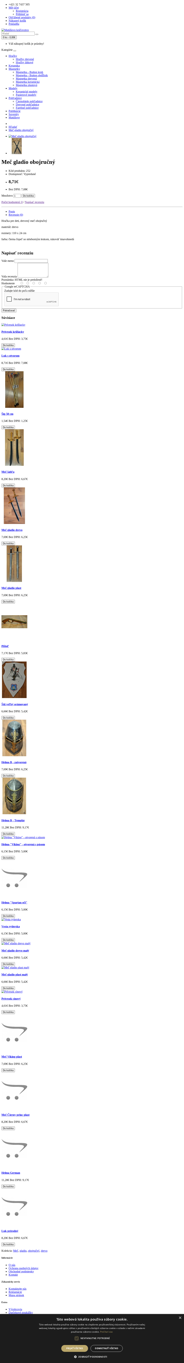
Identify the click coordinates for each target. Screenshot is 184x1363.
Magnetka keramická (28, 81)
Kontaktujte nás (17, 1288)
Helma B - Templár (13, 820)
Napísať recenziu (34, 202)
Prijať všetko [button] (74, 1348)
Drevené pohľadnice (27, 104)
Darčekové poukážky (21, 1312)
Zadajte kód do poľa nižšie (19, 290)
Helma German (10, 1172)
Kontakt (13, 1274)
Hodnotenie (8, 283)
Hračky (13, 55)
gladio (23, 1250)
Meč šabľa (7, 471)
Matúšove (14, 117)
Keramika (14, 65)
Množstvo (7, 195)
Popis (12, 211)
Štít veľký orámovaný (14, 704)
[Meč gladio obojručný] (22, 136)
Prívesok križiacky (12, 331)
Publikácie (14, 111)
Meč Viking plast (11, 1056)
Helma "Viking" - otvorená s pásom (23, 844)
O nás (12, 1264)
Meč (15, 1250)
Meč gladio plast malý (14, 974)
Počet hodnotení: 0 (12, 202)
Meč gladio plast (11, 587)
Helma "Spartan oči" (14, 902)
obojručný (34, 1250)
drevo (44, 1250)
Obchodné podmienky (21, 1271)
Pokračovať (9, 310)
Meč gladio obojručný (21, 130)
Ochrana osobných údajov (23, 1268)
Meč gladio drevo (11, 530)
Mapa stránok (16, 1295)
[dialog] (92, 1338)
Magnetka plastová (26, 85)
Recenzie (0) (16, 214)
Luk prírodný (9, 1230)
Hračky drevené (25, 59)
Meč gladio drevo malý (15, 950)
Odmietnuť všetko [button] (106, 1348)
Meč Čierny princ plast (15, 1114)
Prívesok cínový (11, 998)
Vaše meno (7, 260)
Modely (13, 88)
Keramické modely (26, 91)
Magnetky (14, 68)
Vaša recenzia (9, 276)
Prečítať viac (106, 1331)
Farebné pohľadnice (27, 107)
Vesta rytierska (10, 926)
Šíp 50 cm (7, 413)
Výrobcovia (15, 1309)
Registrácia (22, 10)
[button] (92, 1357)
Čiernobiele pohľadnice (29, 101)
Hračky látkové (24, 62)
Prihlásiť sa (22, 14)
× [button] (180, 1318)
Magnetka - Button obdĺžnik (32, 75)
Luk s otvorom (10, 355)
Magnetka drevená (26, 78)
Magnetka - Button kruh (29, 72)
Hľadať (13, 126)
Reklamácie (15, 1291)
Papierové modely (26, 94)
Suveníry (14, 114)
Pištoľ (5, 646)
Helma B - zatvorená (13, 762)
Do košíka (28, 195)
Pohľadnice (15, 98)
